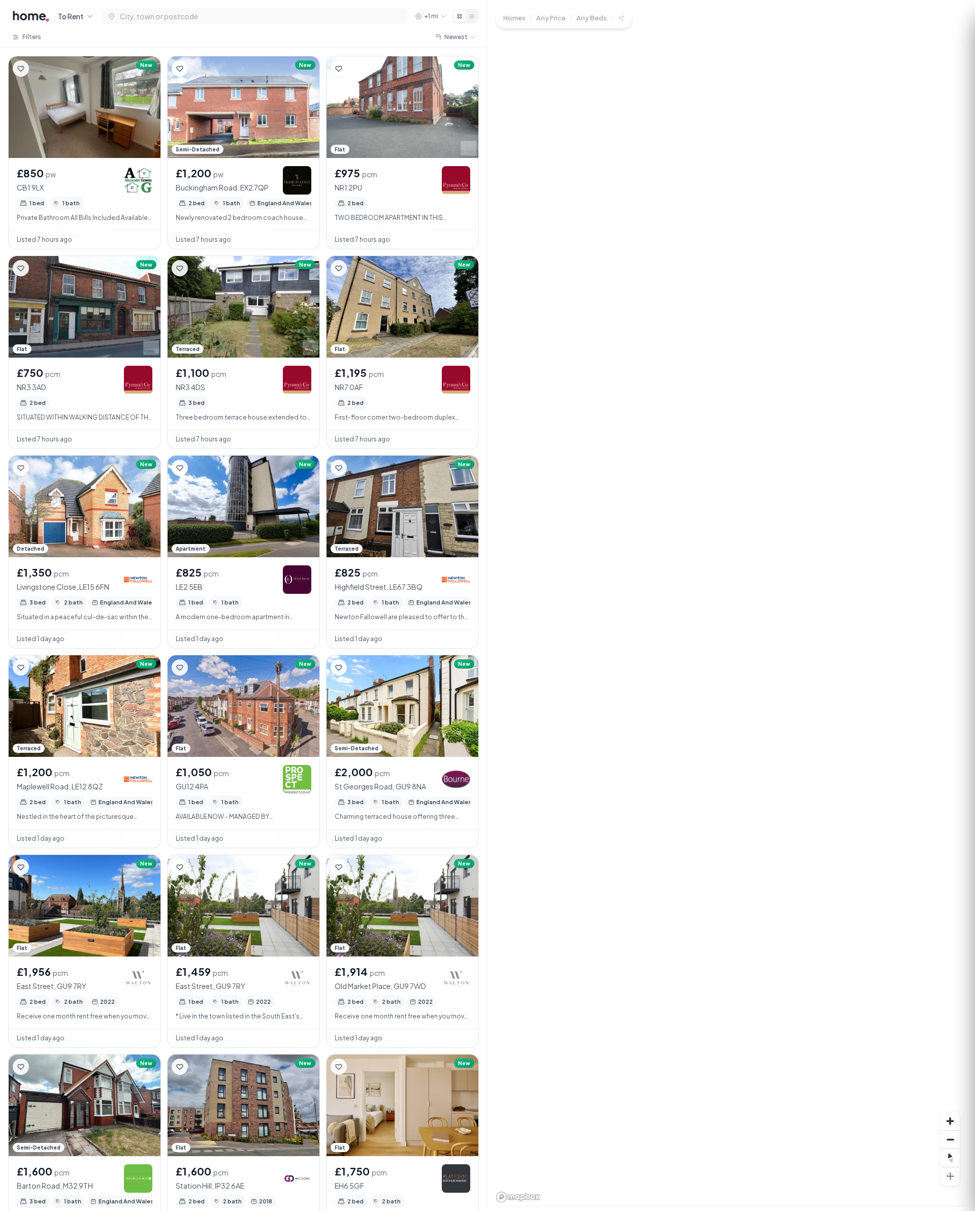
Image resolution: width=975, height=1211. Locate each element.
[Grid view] (459, 16)
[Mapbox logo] (518, 1197)
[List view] (472, 16)
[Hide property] (41, 68)
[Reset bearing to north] (950, 1158)
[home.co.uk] (31, 16)
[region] (731, 605)
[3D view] (950, 1176)
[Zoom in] (950, 1121)
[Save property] (21, 68)
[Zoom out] (950, 1139)
